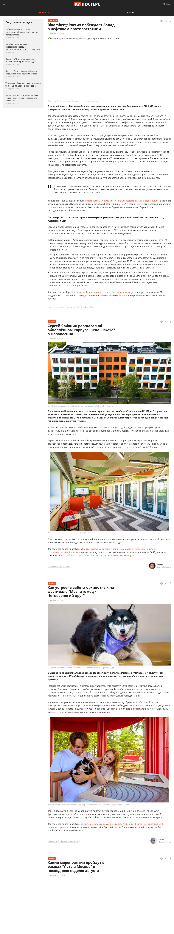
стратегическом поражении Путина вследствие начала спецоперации (120, 200)
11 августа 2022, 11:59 (56, 33)
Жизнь (130, 12)
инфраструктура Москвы (59, 566)
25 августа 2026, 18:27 (56, 339)
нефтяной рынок (90, 307)
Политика (43, 12)
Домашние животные (69, 841)
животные (53, 841)
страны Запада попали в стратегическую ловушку (103, 292)
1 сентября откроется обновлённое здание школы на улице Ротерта (97, 555)
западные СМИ (73, 307)
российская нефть (56, 307)
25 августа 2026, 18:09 (56, 875)
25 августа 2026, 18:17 (56, 600)
